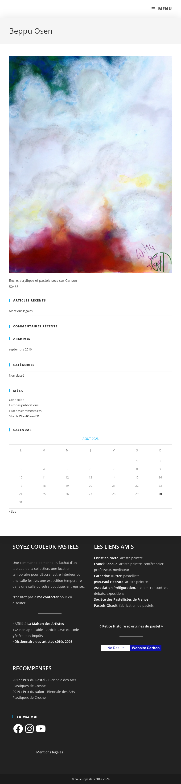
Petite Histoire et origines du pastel (131, 626)
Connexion (16, 400)
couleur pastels (29, 9)
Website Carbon (146, 648)
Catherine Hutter (108, 576)
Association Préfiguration (114, 587)
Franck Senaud (106, 564)
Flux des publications (23, 405)
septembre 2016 (20, 349)
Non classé (16, 375)
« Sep (12, 511)
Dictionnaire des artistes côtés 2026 (43, 641)
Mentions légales (21, 311)
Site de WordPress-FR (24, 416)
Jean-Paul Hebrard (108, 581)
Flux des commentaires (25, 411)
